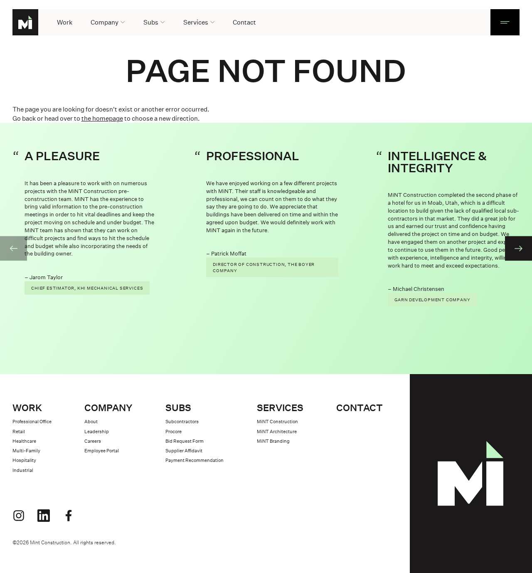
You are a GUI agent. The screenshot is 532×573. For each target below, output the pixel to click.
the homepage (102, 118)
